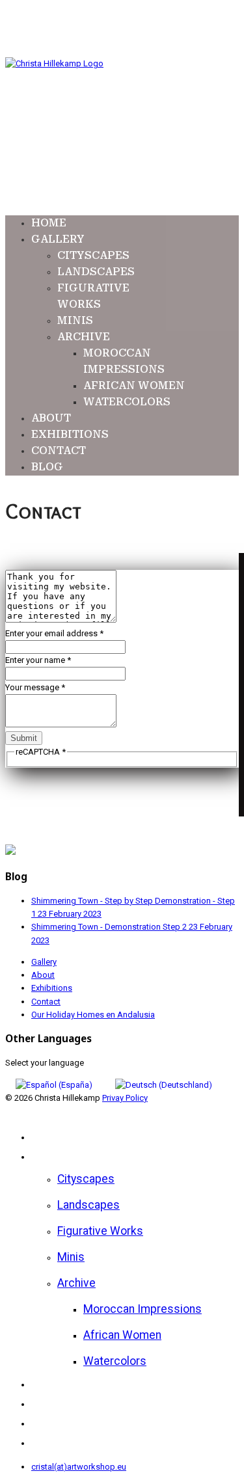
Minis (75, 320)
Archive (83, 336)
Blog (47, 467)
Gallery (58, 239)
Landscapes (96, 271)
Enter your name (38, 660)
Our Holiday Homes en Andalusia (93, 1014)
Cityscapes (93, 255)
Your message (35, 687)
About (51, 418)
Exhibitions (70, 434)
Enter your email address (54, 633)
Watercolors (126, 402)
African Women (134, 385)
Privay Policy (125, 1098)
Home (48, 223)
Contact (58, 450)
